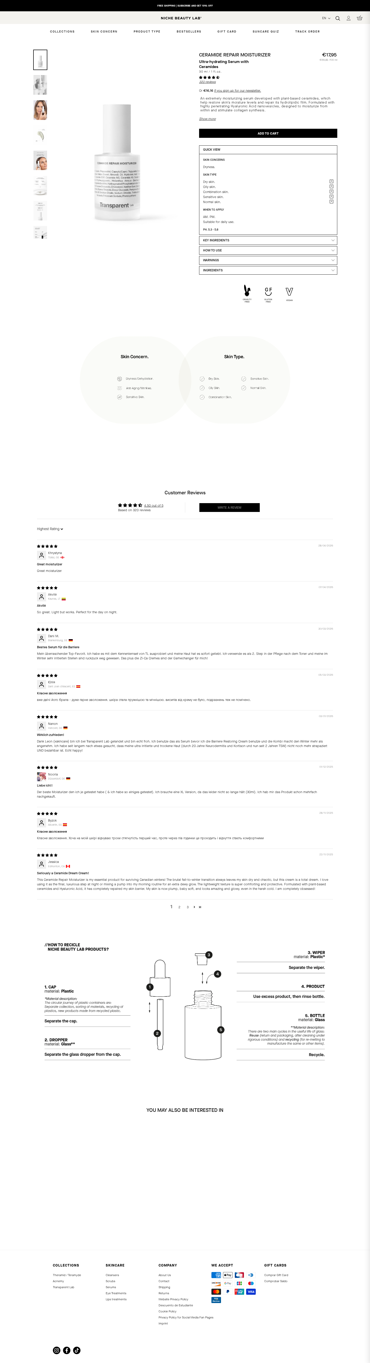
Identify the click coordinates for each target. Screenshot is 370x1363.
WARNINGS (211, 260)
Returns (164, 1293)
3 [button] (188, 907)
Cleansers (112, 1275)
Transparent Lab (63, 1287)
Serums (111, 1287)
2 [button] (179, 907)
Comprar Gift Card (276, 1275)
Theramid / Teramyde (67, 1275)
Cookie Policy (167, 1311)
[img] (47, 546)
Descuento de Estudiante (176, 1305)
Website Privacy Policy (173, 1299)
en (324, 18)
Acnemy (58, 1281)
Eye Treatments (116, 1293)
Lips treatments (116, 1299)
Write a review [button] (229, 507)
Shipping (164, 1287)
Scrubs (110, 1281)
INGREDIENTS (213, 270)
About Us (165, 1275)
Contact (164, 1281)
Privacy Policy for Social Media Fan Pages (186, 1317)
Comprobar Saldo (275, 1281)
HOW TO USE (212, 250)
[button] (209, 77)
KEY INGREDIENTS (216, 240)
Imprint (163, 1323)
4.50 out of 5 (153, 505)
